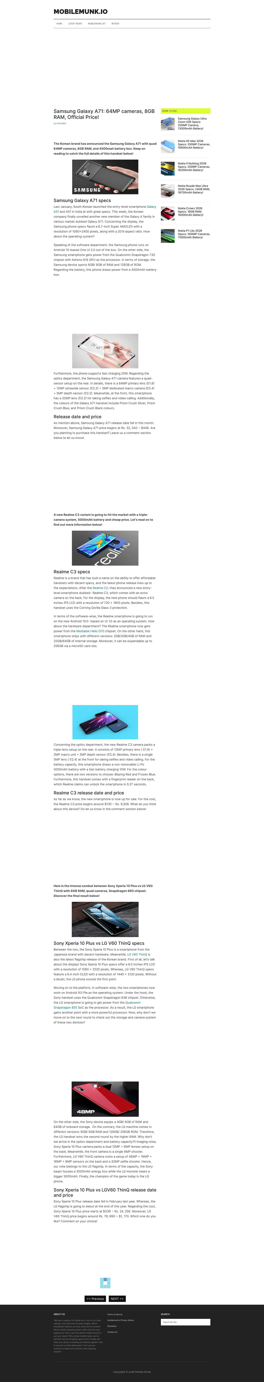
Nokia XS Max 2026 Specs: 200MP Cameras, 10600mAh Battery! (194, 144)
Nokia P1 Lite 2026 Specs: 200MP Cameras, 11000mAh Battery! (194, 234)
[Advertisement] (132, 49)
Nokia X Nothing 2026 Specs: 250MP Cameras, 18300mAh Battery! (194, 167)
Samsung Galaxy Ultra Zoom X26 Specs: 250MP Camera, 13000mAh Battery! (192, 123)
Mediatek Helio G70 (90, 631)
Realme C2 (100, 588)
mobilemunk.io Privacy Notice (120, 1320)
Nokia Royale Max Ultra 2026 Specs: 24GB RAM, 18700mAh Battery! (194, 189)
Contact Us (112, 1332)
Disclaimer (111, 1326)
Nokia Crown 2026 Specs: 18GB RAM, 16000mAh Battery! (190, 212)
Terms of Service (114, 1314)
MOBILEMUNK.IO (81, 11)
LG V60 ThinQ (137, 954)
